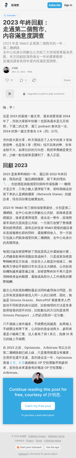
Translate (11, 15)
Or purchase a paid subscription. (38, 415)
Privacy (30, 440)
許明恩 (15, 68)
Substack (23, 453)
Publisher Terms (56, 436)
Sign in (68, 5)
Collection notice (52, 440)
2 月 (13, 362)
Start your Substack (31, 447)
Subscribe (55, 5)
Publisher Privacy (37, 436)
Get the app (52, 447)
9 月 (22, 362)
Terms (39, 440)
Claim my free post (38, 406)
